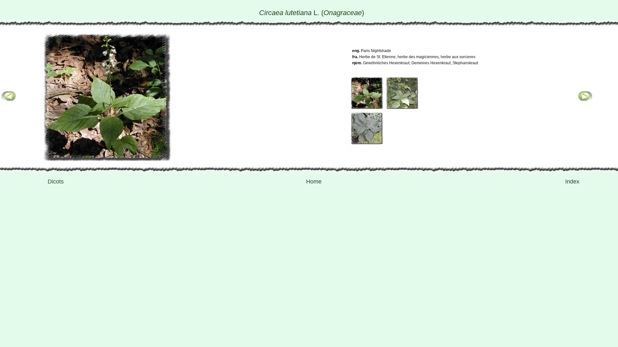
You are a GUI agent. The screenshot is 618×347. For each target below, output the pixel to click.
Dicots (56, 181)
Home (314, 181)
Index (572, 181)
